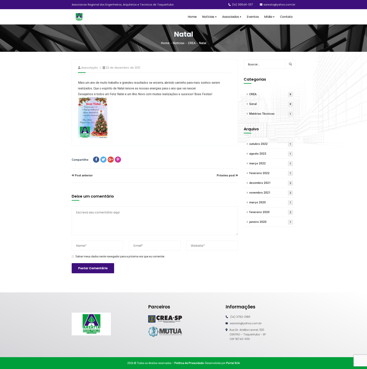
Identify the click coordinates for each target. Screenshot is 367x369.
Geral (270, 104)
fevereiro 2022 (270, 173)
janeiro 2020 (270, 222)
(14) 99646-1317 (242, 4)
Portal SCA (233, 363)
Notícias (178, 43)
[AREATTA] (79, 17)
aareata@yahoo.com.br (279, 4)
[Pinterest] (118, 160)
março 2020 (270, 202)
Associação (89, 68)
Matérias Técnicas (270, 113)
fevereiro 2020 (270, 212)
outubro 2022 (270, 144)
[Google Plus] (111, 160)
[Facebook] (96, 160)
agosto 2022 (270, 153)
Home (165, 43)
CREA (192, 43)
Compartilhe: (80, 159)
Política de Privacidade (189, 363)
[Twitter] (103, 160)
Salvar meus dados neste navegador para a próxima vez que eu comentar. (120, 256)
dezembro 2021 (270, 183)
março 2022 (270, 163)
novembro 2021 (270, 192)
